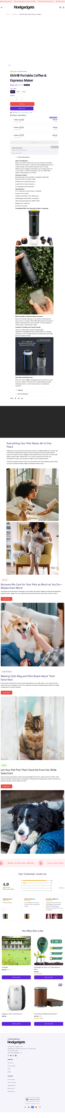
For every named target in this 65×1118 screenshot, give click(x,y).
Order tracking (11, 1066)
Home (8, 14)
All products (14, 14)
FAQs (9, 1069)
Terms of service (12, 1082)
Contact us (10, 1063)
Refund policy (11, 1091)
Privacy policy (11, 1079)
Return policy (11, 1088)
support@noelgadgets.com (15, 1052)
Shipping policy (12, 1085)
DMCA (9, 1072)
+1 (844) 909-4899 (13, 1050)
